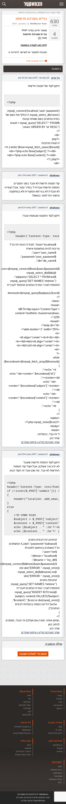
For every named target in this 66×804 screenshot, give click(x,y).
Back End (25, 691)
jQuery (59, 708)
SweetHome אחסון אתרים (33, 800)
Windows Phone (55, 779)
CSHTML (27, 708)
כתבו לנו (20, 797)
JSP (29, 712)
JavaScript (57, 705)
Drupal (59, 748)
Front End (56, 691)
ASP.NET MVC (25, 705)
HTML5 (59, 699)
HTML (59, 696)
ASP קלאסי (26, 715)
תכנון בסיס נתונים (55, 733)
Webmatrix (26, 730)
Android (28, 748)
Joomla (59, 751)
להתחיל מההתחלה (23, 751)
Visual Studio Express (22, 733)
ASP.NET (27, 702)
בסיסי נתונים (55, 722)
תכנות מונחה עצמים (23, 755)
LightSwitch (57, 773)
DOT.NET (57, 762)
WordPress (57, 745)
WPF (60, 767)
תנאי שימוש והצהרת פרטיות (37, 797)
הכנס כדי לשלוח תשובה (33, 653)
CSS (60, 702)
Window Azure (56, 770)
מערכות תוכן (55, 740)
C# (30, 699)
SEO (29, 745)
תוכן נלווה (25, 740)
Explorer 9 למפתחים (22, 727)
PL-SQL (59, 730)
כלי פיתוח (25, 722)
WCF (60, 782)
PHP (29, 696)
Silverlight (58, 776)
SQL (60, 727)
